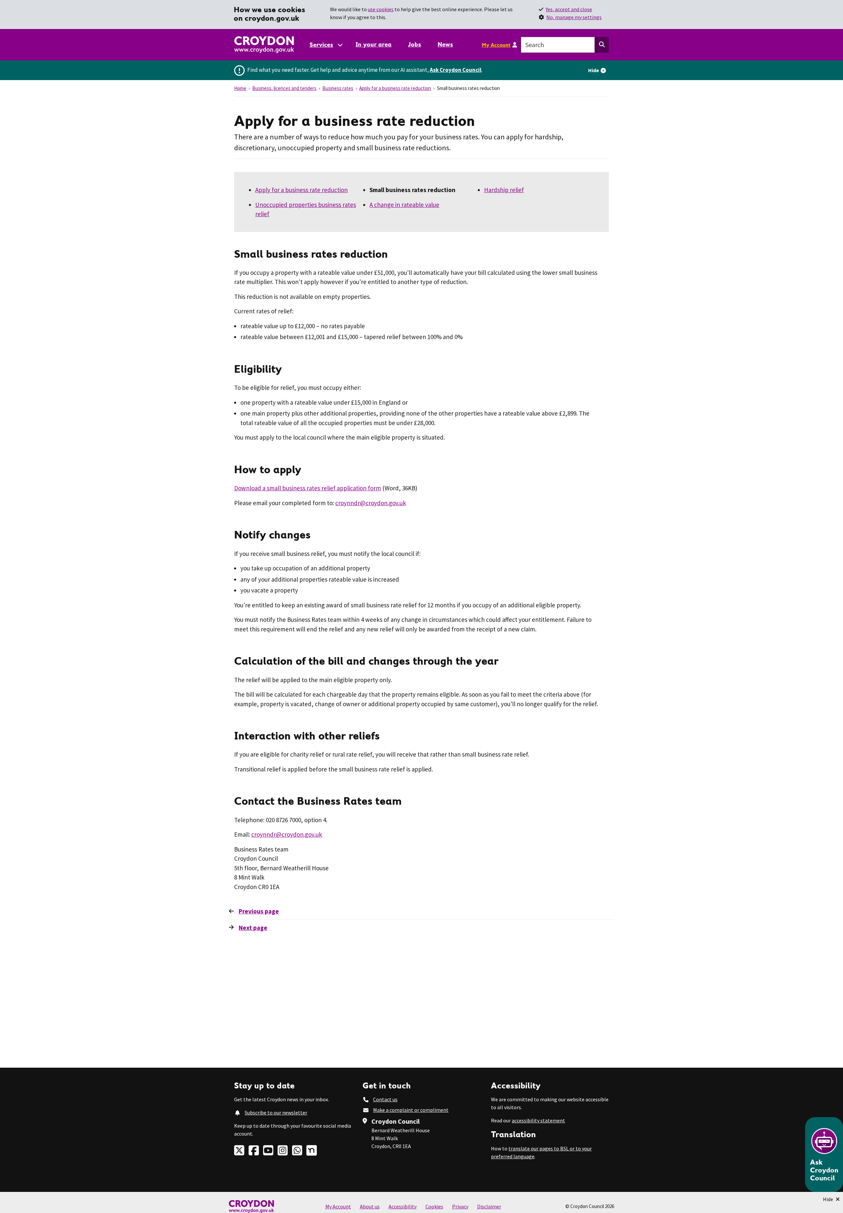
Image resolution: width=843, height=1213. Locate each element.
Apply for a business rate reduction (395, 88)
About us (370, 1206)
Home (240, 88)
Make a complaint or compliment (411, 1110)
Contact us (385, 1099)
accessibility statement (538, 1120)
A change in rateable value (404, 205)
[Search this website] (602, 45)
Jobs (414, 44)
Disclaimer (489, 1206)
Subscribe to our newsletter (276, 1112)
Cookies (434, 1206)
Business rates (337, 88)
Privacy (460, 1206)
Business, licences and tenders (284, 88)
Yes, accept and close (569, 9)
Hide (593, 70)
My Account (496, 45)
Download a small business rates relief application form (307, 488)
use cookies (381, 9)
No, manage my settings (574, 17)
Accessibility (403, 1206)
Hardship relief (504, 190)
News (445, 44)
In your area (374, 44)
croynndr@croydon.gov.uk (370, 503)
